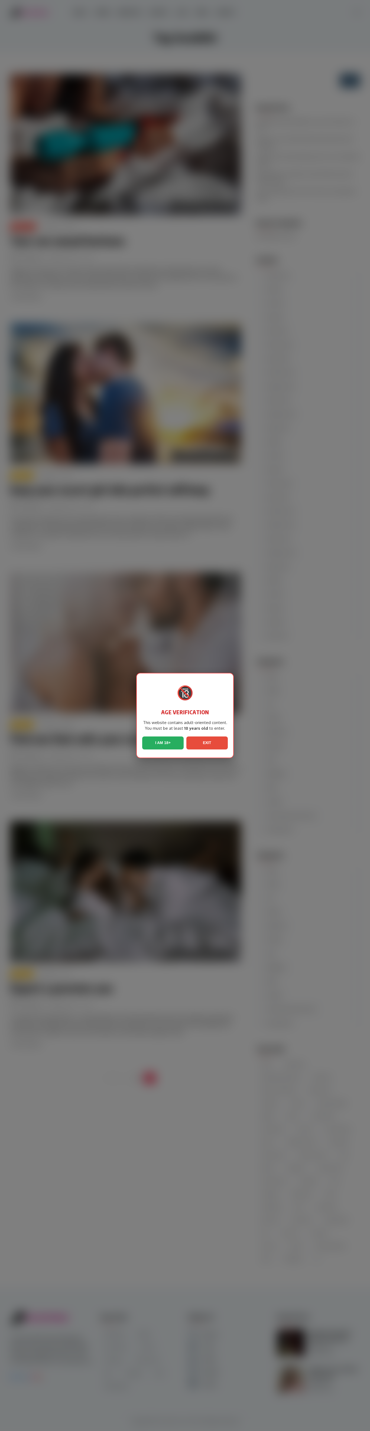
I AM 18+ (163, 743)
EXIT (207, 743)
